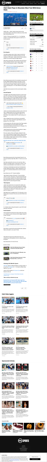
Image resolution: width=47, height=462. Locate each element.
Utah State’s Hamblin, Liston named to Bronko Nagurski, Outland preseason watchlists (7, 348)
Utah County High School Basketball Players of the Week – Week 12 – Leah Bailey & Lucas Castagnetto (22, 411)
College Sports (23, 3)
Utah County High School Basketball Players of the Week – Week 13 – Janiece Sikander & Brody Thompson (8, 393)
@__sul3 (14, 218)
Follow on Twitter (23, 450)
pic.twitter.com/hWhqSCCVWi (12, 221)
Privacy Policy (17, 459)
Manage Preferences (35, 456)
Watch (39, 3)
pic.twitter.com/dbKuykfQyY (19, 146)
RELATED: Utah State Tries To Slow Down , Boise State (15, 140)
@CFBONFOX (11, 146)
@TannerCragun (10, 66)
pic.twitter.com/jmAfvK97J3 (11, 68)
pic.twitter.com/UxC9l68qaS (19, 200)
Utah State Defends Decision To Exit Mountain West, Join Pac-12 (18, 258)
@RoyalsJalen (9, 143)
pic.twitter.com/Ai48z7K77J (18, 104)
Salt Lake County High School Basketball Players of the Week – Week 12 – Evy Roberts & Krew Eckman (22, 393)
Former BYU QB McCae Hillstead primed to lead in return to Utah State (8, 327)
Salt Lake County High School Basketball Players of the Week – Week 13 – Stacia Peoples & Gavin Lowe (8, 374)
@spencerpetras (17, 142)
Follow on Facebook (23, 449)
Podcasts (35, 3)
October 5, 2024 (9, 107)
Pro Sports (27, 3)
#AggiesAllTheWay (14, 67)
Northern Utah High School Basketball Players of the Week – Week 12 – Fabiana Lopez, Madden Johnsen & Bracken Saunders (8, 411)
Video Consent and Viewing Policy (14, 460)
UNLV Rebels (10, 267)
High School (31, 3)
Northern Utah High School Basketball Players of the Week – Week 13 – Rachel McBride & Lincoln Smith (22, 374)
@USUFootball (9, 104)
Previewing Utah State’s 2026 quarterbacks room (21, 307)
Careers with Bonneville (23, 448)
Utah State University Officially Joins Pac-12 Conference (18, 253)
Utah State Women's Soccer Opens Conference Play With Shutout (17, 248)
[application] (15, 19)
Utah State (6, 265)
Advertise (23, 445)
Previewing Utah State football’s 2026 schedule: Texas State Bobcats (22, 327)
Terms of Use (12, 459)
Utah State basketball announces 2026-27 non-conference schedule (21, 348)
